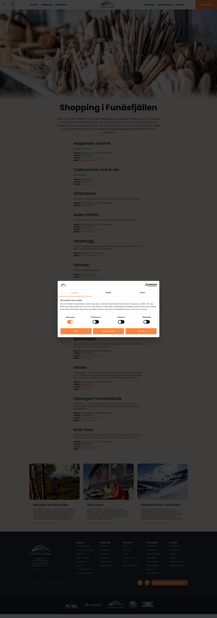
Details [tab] (108, 293)
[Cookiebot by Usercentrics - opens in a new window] (147, 285)
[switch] (96, 322)
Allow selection (109, 331)
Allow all (141, 331)
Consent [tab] (74, 293)
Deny (76, 331)
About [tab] (142, 293)
